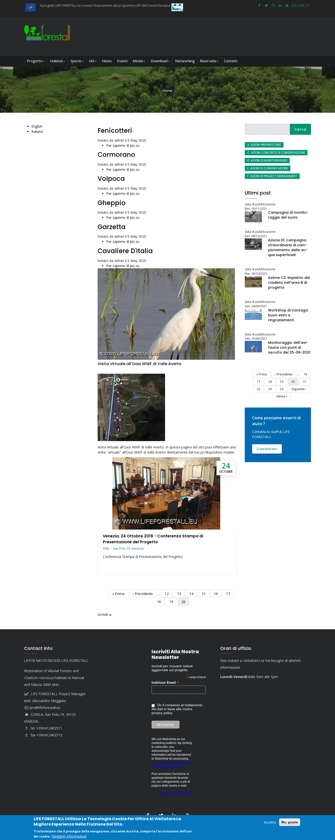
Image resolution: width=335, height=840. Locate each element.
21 (306, 381)
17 (230, 593)
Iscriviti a (104, 614)
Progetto (34, 60)
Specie (75, 60)
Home (167, 90)
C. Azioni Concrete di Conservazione (276, 152)
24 (283, 389)
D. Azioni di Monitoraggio (267, 160)
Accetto (270, 822)
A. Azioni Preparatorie (264, 145)
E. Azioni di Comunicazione (267, 168)
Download (159, 60)
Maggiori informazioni (69, 836)
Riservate (208, 60)
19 (173, 601)
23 (271, 389)
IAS (91, 60)
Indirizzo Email (165, 682)
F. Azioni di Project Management (272, 176)
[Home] (48, 36)
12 (168, 593)
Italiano (37, 131)
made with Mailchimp (176, 793)
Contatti (230, 60)
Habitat (56, 60)
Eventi (122, 60)
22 (260, 389)
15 (205, 593)
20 (185, 602)
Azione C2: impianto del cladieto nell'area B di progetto (289, 282)
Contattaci (267, 448)
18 (161, 601)
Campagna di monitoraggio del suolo (288, 215)
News (107, 60)
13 (181, 593)
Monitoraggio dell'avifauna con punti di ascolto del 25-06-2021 (289, 347)
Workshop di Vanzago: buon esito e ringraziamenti (288, 315)
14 (193, 593)
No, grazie (289, 822)
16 (217, 593)
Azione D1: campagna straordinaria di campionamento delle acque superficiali (288, 247)
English (36, 126)
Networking (185, 60)
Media (138, 60)
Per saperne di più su (122, 145)
